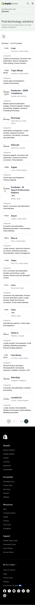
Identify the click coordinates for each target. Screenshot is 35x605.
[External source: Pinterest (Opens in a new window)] (4, 595)
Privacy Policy (8, 578)
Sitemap (6, 582)
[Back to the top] (5, 436)
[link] (9, 421)
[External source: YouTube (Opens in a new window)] (14, 590)
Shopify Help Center (10, 541)
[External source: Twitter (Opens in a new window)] (9, 590)
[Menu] (32, 3)
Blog (4, 509)
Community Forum (9, 544)
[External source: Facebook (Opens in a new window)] (4, 590)
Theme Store (7, 485)
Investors (6, 462)
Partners (6, 493)
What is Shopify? (9, 450)
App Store (6, 489)
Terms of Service (9, 570)
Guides (5, 517)
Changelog (7, 528)
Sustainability (7, 469)
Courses (6, 521)
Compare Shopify (9, 513)
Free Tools (7, 525)
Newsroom (7, 466)
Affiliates (6, 497)
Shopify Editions (9, 454)
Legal (5, 574)
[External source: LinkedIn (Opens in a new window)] (28, 590)
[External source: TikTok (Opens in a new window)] (23, 590)
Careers (6, 458)
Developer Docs (9, 481)
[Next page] (26, 421)
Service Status (8, 552)
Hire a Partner (8, 548)
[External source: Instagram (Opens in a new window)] (18, 590)
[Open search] (28, 3)
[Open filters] (4, 36)
